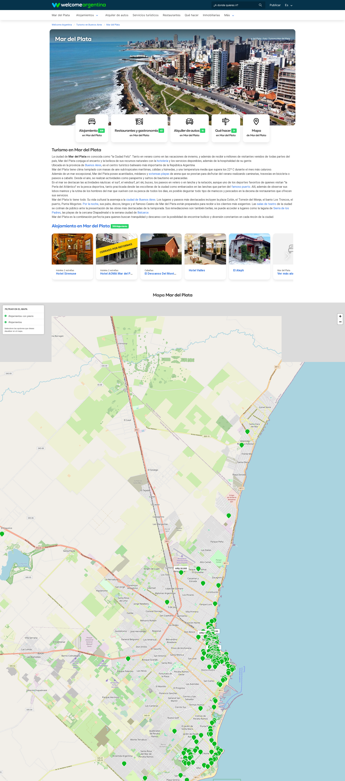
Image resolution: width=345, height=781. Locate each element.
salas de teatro (266, 204)
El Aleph (238, 270)
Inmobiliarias (211, 15)
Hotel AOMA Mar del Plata (118, 273)
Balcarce (143, 212)
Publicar (275, 5)
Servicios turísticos (145, 15)
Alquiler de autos (116, 15)
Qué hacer (192, 15)
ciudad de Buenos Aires (140, 199)
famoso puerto (240, 186)
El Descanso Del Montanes (163, 273)
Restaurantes (171, 15)
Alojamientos (85, 15)
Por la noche (90, 204)
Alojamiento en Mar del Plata (81, 226)
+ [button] (340, 316)
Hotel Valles (197, 270)
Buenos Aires (93, 165)
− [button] (340, 321)
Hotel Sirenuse (66, 273)
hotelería (162, 161)
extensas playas (159, 174)
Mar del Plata (61, 15)
